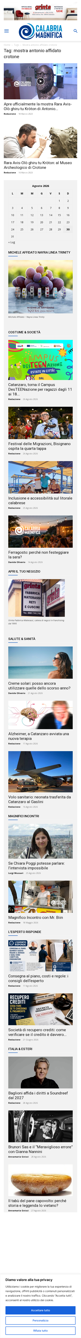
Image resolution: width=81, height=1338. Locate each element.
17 (12, 222)
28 (50, 229)
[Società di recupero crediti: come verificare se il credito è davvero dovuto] (40, 1009)
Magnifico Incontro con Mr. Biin (35, 917)
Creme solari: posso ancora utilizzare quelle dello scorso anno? (39, 685)
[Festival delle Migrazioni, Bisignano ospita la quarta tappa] (40, 423)
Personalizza (40, 1320)
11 (21, 215)
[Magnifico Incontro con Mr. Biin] (40, 897)
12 (32, 215)
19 (32, 222)
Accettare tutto (40, 1310)
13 (41, 215)
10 (12, 215)
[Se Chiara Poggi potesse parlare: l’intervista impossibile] (40, 841)
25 (21, 229)
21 (50, 222)
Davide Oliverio (16, 562)
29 (59, 229)
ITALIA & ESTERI (20, 1049)
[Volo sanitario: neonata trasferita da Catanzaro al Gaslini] (40, 771)
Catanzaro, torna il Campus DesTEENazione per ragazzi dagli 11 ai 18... (40, 389)
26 (32, 229)
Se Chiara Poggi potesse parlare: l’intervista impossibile (36, 865)
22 (59, 222)
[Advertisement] (40, 1251)
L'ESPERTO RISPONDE (24, 932)
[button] (6, 31)
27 (41, 229)
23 (68, 222)
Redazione (10, 113)
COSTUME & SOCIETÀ (24, 332)
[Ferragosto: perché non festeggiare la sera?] (40, 532)
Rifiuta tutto (40, 1330)
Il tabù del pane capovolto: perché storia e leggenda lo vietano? (37, 1203)
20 (41, 222)
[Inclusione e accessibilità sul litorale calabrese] (40, 477)
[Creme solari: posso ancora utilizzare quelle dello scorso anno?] (40, 663)
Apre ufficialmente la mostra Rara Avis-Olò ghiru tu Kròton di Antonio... (38, 106)
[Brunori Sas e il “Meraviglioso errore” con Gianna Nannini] (40, 1126)
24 (12, 229)
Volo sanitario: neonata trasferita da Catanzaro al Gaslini (39, 799)
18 (21, 222)
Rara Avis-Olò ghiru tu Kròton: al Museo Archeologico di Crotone (38, 165)
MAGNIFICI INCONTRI (23, 816)
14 (50, 215)
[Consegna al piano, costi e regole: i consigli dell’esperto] (40, 955)
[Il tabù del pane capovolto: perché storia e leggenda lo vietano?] (40, 1180)
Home (7, 44)
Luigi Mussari (15, 873)
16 (68, 215)
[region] (40, 1306)
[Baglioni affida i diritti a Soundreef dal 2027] (40, 1072)
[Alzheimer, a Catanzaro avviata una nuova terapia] (40, 715)
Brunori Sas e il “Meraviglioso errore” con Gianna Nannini (40, 1149)
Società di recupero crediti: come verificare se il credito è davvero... (37, 1032)
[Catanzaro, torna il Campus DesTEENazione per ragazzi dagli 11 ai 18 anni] (40, 360)
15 (59, 215)
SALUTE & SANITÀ (21, 639)
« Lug (11, 242)
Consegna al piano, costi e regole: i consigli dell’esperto (38, 978)
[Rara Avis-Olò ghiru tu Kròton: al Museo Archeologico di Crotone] (40, 139)
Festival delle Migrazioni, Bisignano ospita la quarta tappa (39, 446)
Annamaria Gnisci (18, 1156)
